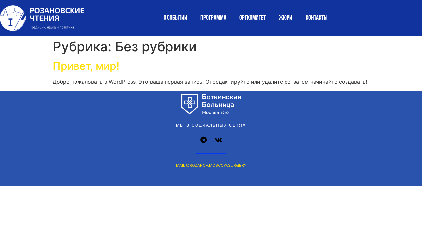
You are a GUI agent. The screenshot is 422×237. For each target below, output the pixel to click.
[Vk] (218, 139)
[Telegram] (203, 139)
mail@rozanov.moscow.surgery (211, 165)
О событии (175, 18)
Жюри (285, 18)
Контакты (317, 18)
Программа (213, 18)
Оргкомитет (252, 18)
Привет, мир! (86, 66)
